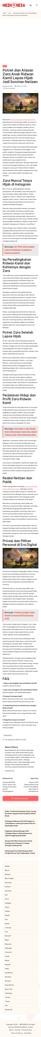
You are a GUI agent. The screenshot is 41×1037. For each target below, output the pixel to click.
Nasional (8, 944)
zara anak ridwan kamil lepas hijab (22, 120)
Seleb (7, 969)
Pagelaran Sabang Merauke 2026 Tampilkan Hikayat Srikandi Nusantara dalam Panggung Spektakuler (18, 833)
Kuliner (7, 924)
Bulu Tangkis (9, 878)
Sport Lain (8, 989)
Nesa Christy (11, 747)
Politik (7, 956)
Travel (7, 1001)
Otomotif (8, 952)
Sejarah (7, 965)
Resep (7, 960)
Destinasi (8, 883)
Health (7, 915)
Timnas (7, 997)
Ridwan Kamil (7, 735)
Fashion (7, 887)
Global (7, 911)
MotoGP (8, 936)
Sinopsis (8, 981)
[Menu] (31, 5)
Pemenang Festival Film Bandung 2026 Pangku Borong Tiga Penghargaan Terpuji (20, 852)
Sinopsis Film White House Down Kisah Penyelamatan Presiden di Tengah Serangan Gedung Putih (18, 843)
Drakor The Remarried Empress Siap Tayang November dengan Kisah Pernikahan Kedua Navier (20, 813)
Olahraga (8, 948)
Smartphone (9, 985)
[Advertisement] (20, 39)
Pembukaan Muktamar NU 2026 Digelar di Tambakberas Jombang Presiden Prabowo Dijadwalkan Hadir (20, 823)
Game (7, 907)
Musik (7, 940)
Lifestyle (8, 928)
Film (6, 895)
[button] (9, 771)
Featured (8, 891)
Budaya (7, 874)
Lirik (6, 932)
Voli (6, 1005)
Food (7, 899)
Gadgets (8, 903)
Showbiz (8, 977)
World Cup (8, 1010)
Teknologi (8, 993)
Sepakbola (9, 973)
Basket (7, 866)
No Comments (10, 88)
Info (4, 66)
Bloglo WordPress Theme (24, 1027)
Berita (7, 870)
